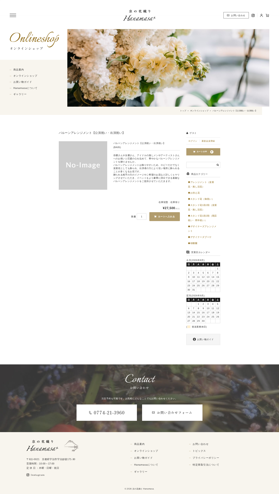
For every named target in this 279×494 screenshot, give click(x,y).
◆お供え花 (194, 192)
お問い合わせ (238, 15)
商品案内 (18, 69)
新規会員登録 (208, 141)
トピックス (199, 450)
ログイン (192, 141)
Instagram (38, 474)
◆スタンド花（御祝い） (201, 199)
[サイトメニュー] (13, 15)
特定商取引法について (206, 464)
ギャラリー (20, 94)
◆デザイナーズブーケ (200, 237)
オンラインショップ (25, 75)
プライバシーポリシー (206, 457)
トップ (183, 111)
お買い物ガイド (22, 81)
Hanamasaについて (25, 88)
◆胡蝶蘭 (192, 243)
